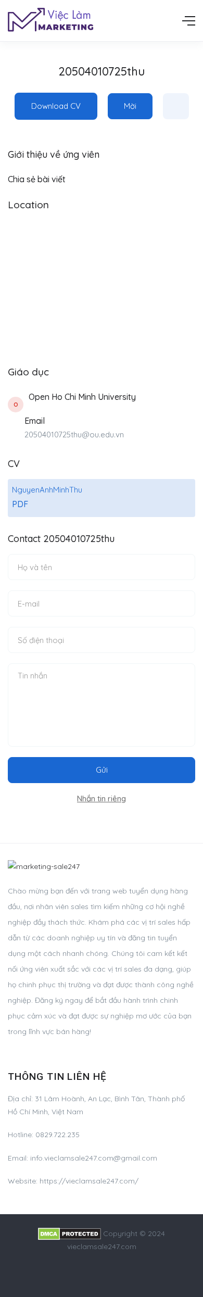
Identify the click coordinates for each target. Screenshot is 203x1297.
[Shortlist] (176, 106)
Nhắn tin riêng (101, 798)
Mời (130, 106)
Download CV (56, 106)
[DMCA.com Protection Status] (69, 1233)
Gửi (102, 770)
